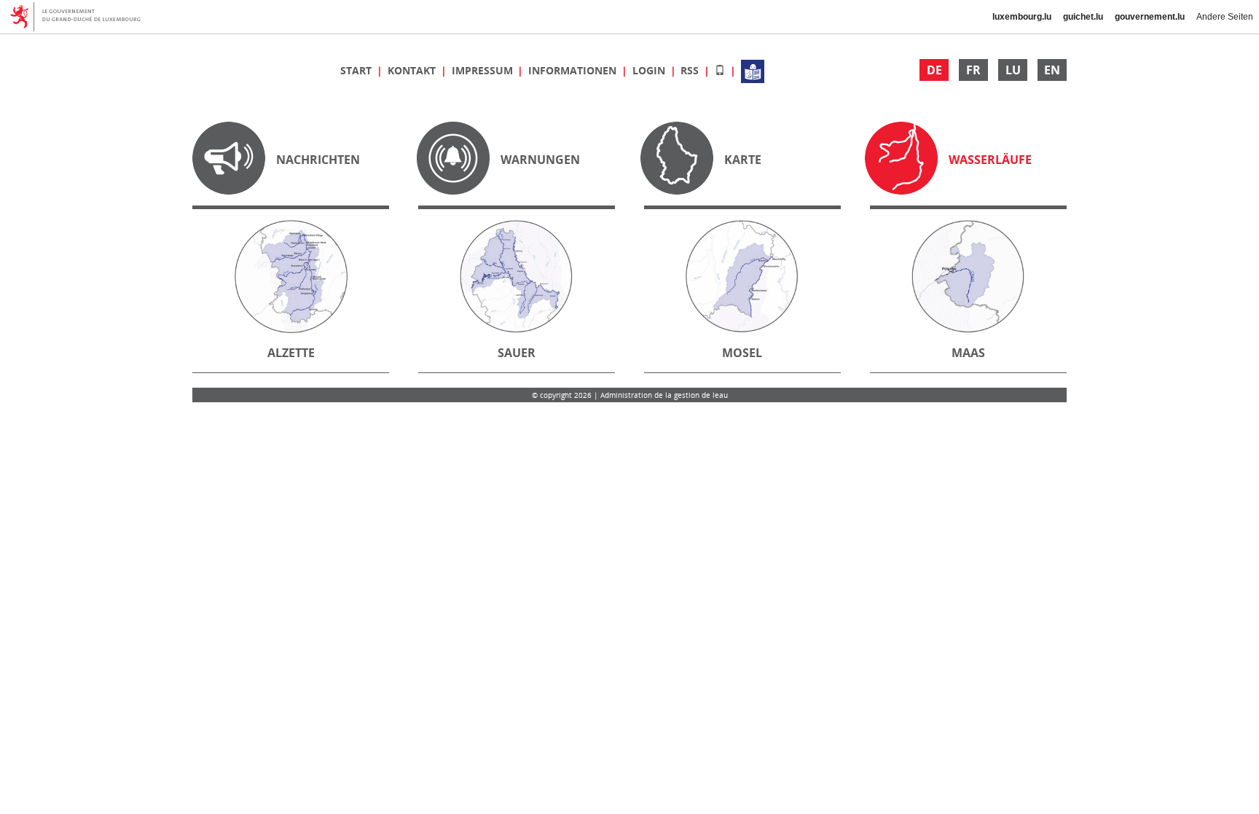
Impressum (484, 70)
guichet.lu (1083, 17)
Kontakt (413, 70)
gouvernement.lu (1150, 17)
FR (973, 70)
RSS (691, 70)
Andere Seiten (1224, 17)
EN (1052, 70)
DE (934, 70)
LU (1013, 70)
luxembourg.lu (1021, 17)
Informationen (573, 70)
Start (357, 70)
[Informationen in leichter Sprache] (752, 70)
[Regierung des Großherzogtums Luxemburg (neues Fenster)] (80, 17)
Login (650, 70)
